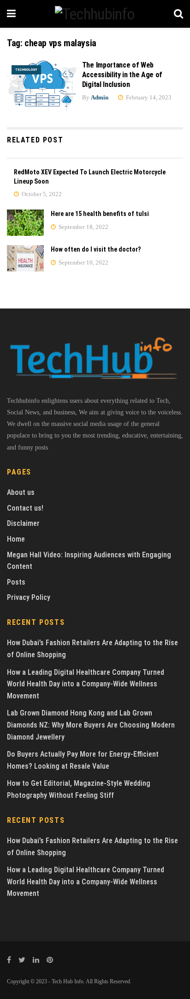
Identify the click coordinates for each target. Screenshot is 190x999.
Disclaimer (23, 523)
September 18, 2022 (82, 226)
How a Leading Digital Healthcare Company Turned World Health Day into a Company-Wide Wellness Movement (85, 684)
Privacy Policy (28, 597)
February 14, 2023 (148, 97)
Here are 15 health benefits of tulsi (100, 213)
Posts (16, 582)
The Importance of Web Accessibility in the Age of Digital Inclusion (122, 75)
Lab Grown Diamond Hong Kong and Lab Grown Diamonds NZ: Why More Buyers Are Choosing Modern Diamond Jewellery (91, 725)
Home (16, 539)
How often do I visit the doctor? (96, 249)
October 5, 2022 (41, 194)
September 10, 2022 (82, 262)
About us (21, 492)
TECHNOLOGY (26, 70)
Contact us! (25, 508)
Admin (99, 97)
